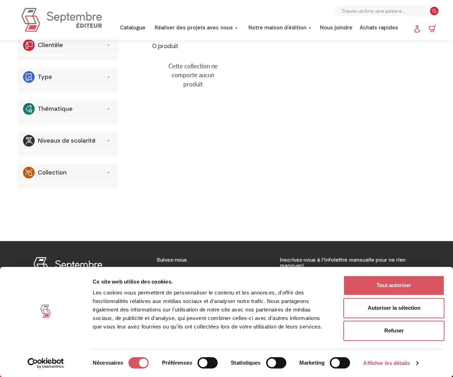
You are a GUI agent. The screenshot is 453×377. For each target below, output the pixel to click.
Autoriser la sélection (394, 308)
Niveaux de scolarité (67, 140)
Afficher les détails (386, 363)
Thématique (55, 109)
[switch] (207, 363)
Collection (52, 172)
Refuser (394, 330)
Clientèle (50, 45)
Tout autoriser (394, 285)
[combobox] (382, 11)
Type (45, 77)
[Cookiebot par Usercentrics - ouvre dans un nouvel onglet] (46, 363)
